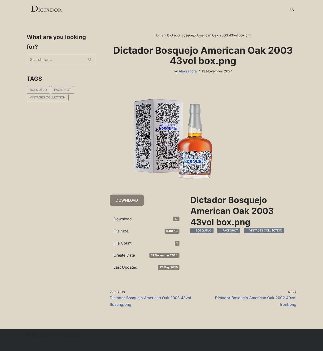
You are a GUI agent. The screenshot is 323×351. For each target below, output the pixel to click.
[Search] (292, 9)
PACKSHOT (62, 90)
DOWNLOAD (127, 200)
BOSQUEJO (38, 90)
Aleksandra (188, 71)
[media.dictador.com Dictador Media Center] (47, 9)
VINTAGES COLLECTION (47, 97)
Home (158, 35)
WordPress (72, 335)
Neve (31, 335)
